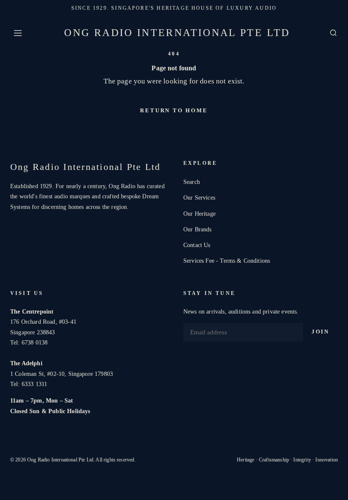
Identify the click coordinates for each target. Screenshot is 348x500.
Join (320, 332)
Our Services (199, 197)
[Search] (333, 32)
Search (191, 181)
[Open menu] (17, 33)
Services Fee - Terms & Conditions (226, 260)
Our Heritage (199, 213)
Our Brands (197, 229)
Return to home (174, 111)
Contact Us (196, 245)
